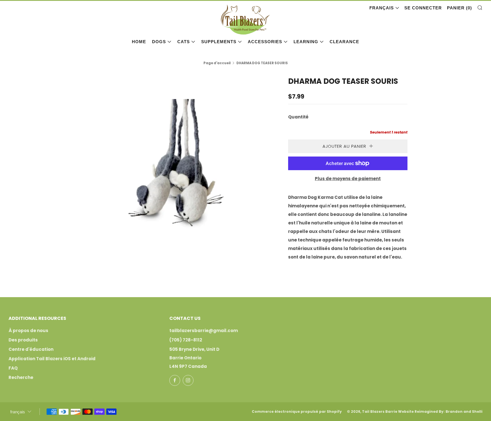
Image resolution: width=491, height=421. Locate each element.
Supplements (218, 41)
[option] (177, 166)
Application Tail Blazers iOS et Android (52, 359)
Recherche (21, 377)
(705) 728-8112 (185, 340)
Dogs (159, 41)
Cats (183, 41)
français (381, 7)
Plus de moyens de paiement (348, 179)
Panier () (459, 7)
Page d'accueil (217, 63)
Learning (306, 41)
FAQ (13, 368)
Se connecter (423, 7)
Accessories (265, 41)
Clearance (344, 41)
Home (139, 41)
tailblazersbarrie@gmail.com (203, 331)
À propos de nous (28, 331)
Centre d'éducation (31, 349)
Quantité (298, 117)
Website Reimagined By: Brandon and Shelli (440, 411)
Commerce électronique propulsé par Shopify (297, 411)
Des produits (23, 340)
